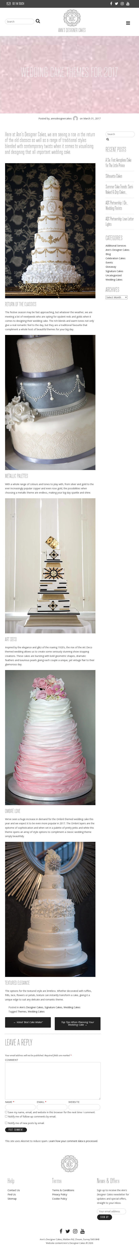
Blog (108, 254)
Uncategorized (114, 275)
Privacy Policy (59, 1194)
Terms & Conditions (63, 1190)
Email (41, 1102)
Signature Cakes (53, 1007)
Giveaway (111, 266)
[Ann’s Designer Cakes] (72, 25)
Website (74, 1102)
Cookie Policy (59, 1198)
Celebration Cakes (115, 258)
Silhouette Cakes (114, 176)
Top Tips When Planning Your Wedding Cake (77, 1023)
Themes (21, 1011)
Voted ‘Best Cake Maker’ (28, 1022)
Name (9, 1102)
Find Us (12, 1194)
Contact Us (14, 1190)
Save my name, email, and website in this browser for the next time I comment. (51, 1112)
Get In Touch (18, 3)
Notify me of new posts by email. (26, 1123)
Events (109, 262)
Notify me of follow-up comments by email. (32, 1116)
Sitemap (12, 1198)
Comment (11, 1059)
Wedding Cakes (72, 1007)
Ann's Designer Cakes (31, 1007)
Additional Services (116, 245)
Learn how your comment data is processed (73, 1141)
